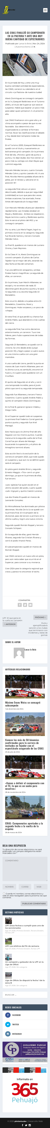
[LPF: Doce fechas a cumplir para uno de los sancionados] (8, 920)
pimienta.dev (21, 1121)
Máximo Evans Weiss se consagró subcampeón (22, 703)
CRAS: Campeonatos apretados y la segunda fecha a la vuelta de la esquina (24, 826)
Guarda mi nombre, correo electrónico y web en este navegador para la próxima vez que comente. (25, 895)
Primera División (23, 931)
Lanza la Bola (25, 43)
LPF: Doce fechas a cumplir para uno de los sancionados (24, 926)
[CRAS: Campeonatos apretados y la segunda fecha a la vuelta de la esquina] (25, 807)
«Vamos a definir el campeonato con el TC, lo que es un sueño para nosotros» (24, 785)
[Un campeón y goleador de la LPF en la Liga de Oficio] (8, 957)
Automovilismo (23, 47)
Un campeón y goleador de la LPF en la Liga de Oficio (24, 963)
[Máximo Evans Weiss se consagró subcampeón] (25, 687)
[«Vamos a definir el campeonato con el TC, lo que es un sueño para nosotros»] (25, 767)
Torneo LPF (9, 933)
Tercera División (37, 931)
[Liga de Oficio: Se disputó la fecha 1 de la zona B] (8, 975)
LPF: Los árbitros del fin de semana (22, 946)
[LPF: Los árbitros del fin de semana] (8, 941)
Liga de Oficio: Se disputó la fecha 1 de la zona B (25, 981)
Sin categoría (22, 967)
